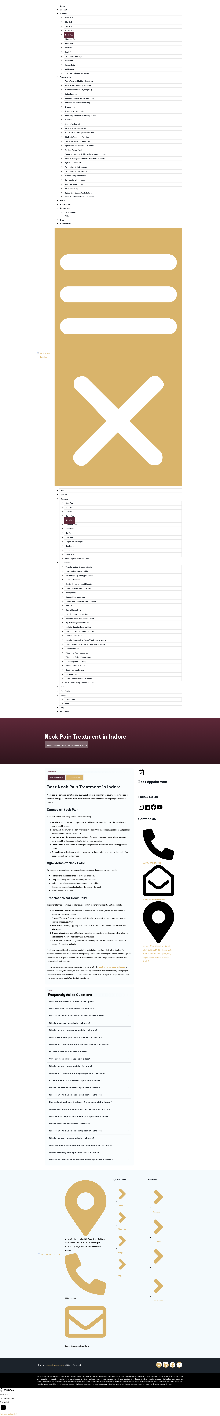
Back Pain (69, 17)
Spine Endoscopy (72, 94)
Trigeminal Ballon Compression (78, 171)
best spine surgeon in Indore (112, 967)
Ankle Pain (69, 69)
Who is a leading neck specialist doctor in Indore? (74, 1152)
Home (62, 6)
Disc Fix (68, 119)
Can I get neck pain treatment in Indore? (70, 1058)
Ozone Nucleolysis (73, 124)
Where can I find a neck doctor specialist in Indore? (75, 1130)
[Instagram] (141, 807)
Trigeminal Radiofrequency (76, 167)
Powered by (8, 1414)
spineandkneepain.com (54, 1365)
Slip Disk (68, 22)
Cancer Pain (70, 65)
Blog (62, 220)
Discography (70, 107)
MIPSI (62, 200)
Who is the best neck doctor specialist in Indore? (74, 1087)
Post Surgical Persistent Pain (77, 73)
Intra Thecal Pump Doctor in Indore (79, 196)
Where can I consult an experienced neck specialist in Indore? (81, 1159)
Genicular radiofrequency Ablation (79, 132)
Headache (69, 60)
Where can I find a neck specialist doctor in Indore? (75, 1094)
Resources (65, 208)
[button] (118, 357)
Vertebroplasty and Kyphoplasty (78, 89)
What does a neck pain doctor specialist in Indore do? (76, 1037)
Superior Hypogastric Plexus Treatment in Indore (85, 154)
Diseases (64, 13)
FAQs (67, 216)
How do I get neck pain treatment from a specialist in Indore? (80, 1102)
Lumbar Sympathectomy (75, 175)
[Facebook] (153, 807)
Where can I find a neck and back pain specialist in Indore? (79, 1044)
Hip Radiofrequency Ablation (77, 137)
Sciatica (68, 26)
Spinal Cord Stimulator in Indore (78, 193)
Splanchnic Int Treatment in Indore (79, 145)
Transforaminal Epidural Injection (79, 81)
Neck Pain (69, 35)
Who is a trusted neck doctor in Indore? (69, 1023)
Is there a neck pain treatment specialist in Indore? (75, 1080)
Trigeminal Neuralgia (73, 56)
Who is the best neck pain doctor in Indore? (71, 1138)
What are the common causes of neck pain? (71, 1001)
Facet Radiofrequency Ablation (78, 85)
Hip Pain (68, 47)
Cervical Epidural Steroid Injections (79, 98)
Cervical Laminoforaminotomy (77, 102)
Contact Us (65, 223)
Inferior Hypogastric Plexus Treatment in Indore (85, 158)
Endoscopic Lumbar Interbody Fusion (80, 115)
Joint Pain (69, 52)
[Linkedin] (147, 807)
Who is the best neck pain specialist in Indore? (73, 1030)
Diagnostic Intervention (75, 111)
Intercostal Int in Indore (75, 180)
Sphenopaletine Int (73, 162)
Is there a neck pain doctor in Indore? (68, 1051)
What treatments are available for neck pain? (72, 1008)
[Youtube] (160, 807)
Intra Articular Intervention (76, 128)
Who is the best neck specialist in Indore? (70, 1066)
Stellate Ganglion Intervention (77, 141)
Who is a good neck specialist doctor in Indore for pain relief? (81, 1109)
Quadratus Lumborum (74, 184)
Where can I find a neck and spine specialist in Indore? (77, 1073)
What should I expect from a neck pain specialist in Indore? (79, 1116)
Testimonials (70, 212)
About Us (64, 10)
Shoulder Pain (71, 39)
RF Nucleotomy (71, 188)
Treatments (65, 77)
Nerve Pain (69, 30)
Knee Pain (69, 43)
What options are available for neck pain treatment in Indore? (80, 1145)
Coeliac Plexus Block (73, 150)
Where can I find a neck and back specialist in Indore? (76, 1015)
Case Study (65, 204)
